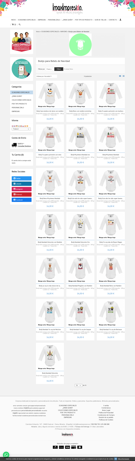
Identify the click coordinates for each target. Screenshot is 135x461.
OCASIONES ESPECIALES (27, 20)
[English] (12, 126)
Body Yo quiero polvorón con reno (50, 155)
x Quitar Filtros (69, 69)
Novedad (47, 76)
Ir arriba (106, 406)
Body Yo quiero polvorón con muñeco (110, 111)
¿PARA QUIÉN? (68, 20)
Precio (49, 69)
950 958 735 (95, 424)
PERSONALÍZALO (54, 20)
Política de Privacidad (106, 413)
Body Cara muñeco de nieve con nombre (50, 111)
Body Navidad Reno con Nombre (110, 286)
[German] (17, 126)
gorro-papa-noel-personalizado (36, 405)
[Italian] (19, 126)
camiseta (19, 405)
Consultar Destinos (24, 146)
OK (116, 459)
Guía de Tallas (100, 20)
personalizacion (16, 410)
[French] (15, 126)
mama (16, 408)
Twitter (18, 178)
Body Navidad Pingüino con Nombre (80, 286)
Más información (123, 459)
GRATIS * (21, 144)
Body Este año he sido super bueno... (80, 198)
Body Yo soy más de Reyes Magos (111, 242)
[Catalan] (27, 126)
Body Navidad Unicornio (50, 373)
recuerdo (44, 410)
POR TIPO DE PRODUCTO (83, 20)
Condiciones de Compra (106, 415)
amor (14, 405)
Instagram (19, 189)
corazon (25, 405)
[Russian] (23, 126)
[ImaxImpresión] (67, 8)
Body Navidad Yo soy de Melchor (50, 329)
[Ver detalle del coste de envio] (15, 145)
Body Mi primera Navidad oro (80, 155)
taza (44, 415)
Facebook (19, 200)
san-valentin (29, 413)
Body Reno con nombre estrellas (80, 111)
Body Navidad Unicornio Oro (80, 242)
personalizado (36, 410)
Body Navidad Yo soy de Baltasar (111, 329)
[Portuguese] (21, 126)
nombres (20, 408)
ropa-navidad (22, 413)
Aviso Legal (106, 410)
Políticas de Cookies (106, 420)
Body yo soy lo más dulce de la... (50, 286)
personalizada (26, 410)
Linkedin (18, 184)
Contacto (113, 20)
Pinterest (19, 194)
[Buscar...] (20, 24)
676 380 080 (105, 424)
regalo (15, 413)
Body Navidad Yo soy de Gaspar (80, 329)
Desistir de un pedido (106, 417)
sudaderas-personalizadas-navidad (32, 415)
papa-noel (42, 408)
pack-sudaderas (34, 408)
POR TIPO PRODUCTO (19, 104)
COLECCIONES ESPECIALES (21, 100)
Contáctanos (106, 408)
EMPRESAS (42, 20)
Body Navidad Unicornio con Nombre (50, 242)
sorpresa (36, 413)
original (26, 408)
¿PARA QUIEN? (17, 96)
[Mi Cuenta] (120, 19)
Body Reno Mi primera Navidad (50, 198)
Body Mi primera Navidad (111, 155)
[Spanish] (25, 126)
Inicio (13, 20)
